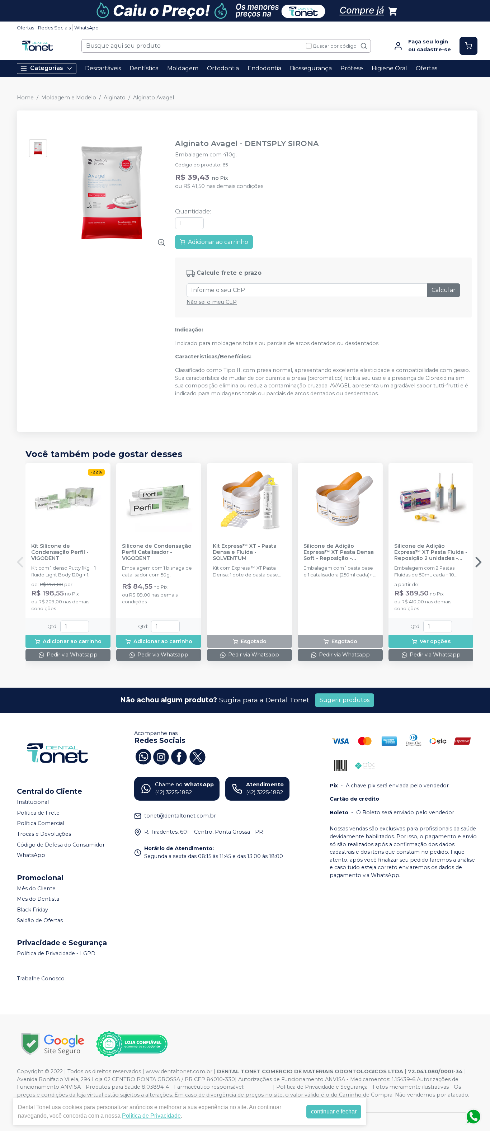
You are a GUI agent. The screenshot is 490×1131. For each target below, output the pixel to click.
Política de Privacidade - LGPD (56, 953)
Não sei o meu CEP (212, 302)
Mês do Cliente (36, 888)
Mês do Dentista (38, 899)
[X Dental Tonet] (197, 756)
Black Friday (32, 909)
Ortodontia (223, 68)
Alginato (115, 97)
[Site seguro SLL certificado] (53, 1044)
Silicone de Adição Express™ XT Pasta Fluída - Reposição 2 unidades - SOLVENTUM (430, 552)
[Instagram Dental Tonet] (161, 756)
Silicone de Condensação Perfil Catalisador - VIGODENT (157, 552)
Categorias (46, 68)
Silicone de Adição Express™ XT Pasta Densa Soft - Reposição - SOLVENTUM (338, 552)
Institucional (33, 802)
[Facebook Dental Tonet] (179, 756)
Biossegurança (311, 68)
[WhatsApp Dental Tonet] (143, 756)
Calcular (444, 290)
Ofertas (25, 27)
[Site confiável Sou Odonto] (132, 1044)
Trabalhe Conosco (41, 978)
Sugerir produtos (344, 700)
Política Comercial (40, 823)
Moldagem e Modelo (68, 97)
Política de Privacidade (151, 1116)
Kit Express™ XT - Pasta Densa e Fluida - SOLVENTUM (245, 552)
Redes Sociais (54, 27)
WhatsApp (86, 27)
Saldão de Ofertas (40, 920)
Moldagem (182, 68)
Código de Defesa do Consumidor (61, 845)
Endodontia (264, 68)
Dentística (144, 68)
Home (25, 97)
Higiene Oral (389, 68)
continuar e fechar (334, 1111)
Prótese (351, 68)
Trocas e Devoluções (44, 834)
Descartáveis (103, 68)
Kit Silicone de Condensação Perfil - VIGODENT (60, 552)
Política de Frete (38, 813)
